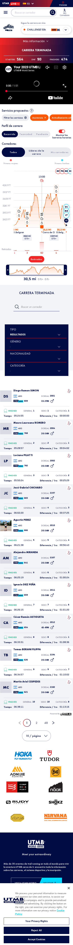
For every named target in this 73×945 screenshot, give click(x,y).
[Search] (52, 12)
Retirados (36, 259)
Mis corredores (60, 152)
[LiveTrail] (66, 714)
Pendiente (42, 134)
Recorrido (9, 134)
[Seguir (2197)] (69, 488)
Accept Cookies (36, 939)
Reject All (36, 930)
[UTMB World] (36, 844)
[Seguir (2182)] (69, 682)
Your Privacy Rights (36, 921)
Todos (13, 152)
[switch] (62, 131)
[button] (58, 171)
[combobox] (10, 358)
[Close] (69, 888)
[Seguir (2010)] (69, 520)
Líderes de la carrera (36, 152)
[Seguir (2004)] (69, 423)
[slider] (36, 270)
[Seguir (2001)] (69, 391)
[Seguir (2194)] (69, 650)
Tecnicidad (25, 134)
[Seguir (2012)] (69, 617)
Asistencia (37, 117)
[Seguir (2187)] (69, 553)
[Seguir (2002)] (69, 456)
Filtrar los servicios (13, 117)
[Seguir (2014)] (69, 585)
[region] (36, 914)
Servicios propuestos (15, 110)
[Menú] (5, 12)
